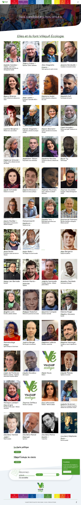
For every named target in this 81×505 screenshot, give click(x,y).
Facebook (78, 2)
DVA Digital (54, 502)
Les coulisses (48, 3)
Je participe (62, 3)
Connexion (46, 502)
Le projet (32, 3)
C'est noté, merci (67, 471)
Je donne (67, 3)
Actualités (40, 3)
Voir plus (17, 452)
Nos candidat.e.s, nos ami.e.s (23, 3)
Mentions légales (40, 502)
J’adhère (57, 3)
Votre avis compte (14, 3)
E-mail (39, 474)
